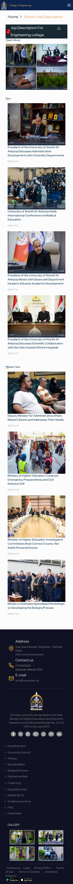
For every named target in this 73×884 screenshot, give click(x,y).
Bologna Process (18, 771)
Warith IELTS (16, 795)
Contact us (14, 868)
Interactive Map (18, 776)
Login (26, 868)
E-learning (14, 783)
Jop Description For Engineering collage (27, 31)
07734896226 (23, 666)
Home (13, 17)
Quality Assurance (19, 801)
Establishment (17, 746)
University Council (19, 752)
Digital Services (17, 789)
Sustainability (16, 764)
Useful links (15, 813)
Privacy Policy (42, 868)
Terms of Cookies (29, 872)
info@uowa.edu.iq (27, 681)
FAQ (10, 807)
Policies (12, 759)
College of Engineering (20, 5)
